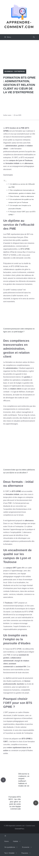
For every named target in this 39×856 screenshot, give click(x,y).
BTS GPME (25, 249)
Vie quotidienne (9, 847)
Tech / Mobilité (9, 853)
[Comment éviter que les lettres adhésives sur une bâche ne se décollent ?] (19, 459)
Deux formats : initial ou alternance (22, 196)
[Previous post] (3, 780)
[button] (34, 37)
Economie (25, 847)
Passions (24, 853)
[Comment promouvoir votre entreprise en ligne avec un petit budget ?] (19, 316)
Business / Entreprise (15, 71)
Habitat (15, 841)
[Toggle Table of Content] (4, 181)
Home (6, 841)
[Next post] (35, 803)
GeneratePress (19, 829)
